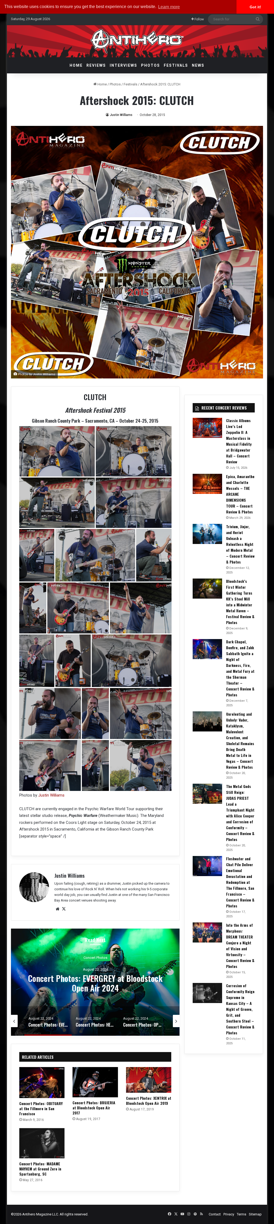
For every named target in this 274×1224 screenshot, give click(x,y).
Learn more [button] (169, 7)
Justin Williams (121, 115)
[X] (64, 909)
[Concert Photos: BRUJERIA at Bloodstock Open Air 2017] (95, 1082)
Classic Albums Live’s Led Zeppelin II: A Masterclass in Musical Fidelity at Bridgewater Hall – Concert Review (239, 441)
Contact (215, 1214)
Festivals (176, 65)
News (198, 65)
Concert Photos (95, 957)
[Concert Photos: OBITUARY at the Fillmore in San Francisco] (42, 1082)
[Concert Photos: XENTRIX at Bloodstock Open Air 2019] (149, 1080)
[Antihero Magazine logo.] (137, 41)
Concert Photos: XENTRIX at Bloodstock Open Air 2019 (148, 1100)
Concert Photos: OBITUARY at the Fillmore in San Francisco (41, 1108)
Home (76, 65)
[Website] (57, 909)
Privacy (228, 1214)
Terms (241, 1214)
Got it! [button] (255, 7)
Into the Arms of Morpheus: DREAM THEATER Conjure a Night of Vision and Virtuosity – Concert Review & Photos (240, 945)
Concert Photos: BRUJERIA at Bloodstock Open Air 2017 (94, 1108)
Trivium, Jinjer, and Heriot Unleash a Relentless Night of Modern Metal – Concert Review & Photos (240, 544)
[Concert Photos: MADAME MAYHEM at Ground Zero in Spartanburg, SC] (42, 1143)
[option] (95, 982)
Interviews (123, 65)
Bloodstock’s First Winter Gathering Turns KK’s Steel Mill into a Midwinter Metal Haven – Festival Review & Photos (240, 601)
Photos (150, 65)
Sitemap (255, 1214)
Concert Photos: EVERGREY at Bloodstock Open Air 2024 (95, 983)
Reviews (96, 65)
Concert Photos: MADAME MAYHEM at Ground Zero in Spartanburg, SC (40, 1169)
